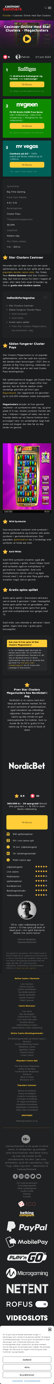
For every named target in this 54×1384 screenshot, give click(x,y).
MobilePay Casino (27, 1047)
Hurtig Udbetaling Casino (27, 1044)
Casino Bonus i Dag (27, 1016)
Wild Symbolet (20, 314)
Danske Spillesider (27, 995)
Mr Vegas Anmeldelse (27, 1101)
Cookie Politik (27, 1191)
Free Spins (27, 1011)
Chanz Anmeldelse (27, 1093)
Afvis (27, 1367)
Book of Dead (27, 1077)
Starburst (27, 1074)
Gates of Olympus (27, 1069)
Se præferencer (27, 1375)
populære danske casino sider (18, 272)
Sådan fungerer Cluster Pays (25, 309)
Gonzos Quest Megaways (27, 1071)
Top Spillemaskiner (27, 992)
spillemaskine (21, 539)
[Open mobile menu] (49, 8)
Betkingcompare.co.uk (27, 1121)
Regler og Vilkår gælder (26, 968)
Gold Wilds (17, 318)
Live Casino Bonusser (27, 1019)
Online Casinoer (27, 986)
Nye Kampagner (27, 1014)
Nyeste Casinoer (27, 997)
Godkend (27, 1360)
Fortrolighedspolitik (32, 1381)
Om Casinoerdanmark (27, 1183)
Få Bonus (27, 84)
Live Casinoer (27, 984)
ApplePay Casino (27, 1049)
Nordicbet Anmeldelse (27, 1104)
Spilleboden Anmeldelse (27, 1107)
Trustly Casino (27, 1055)
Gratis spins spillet (19, 322)
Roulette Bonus (27, 1022)
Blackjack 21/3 (27, 1079)
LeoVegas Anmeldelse (27, 1099)
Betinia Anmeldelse (27, 1090)
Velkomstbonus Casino (27, 1025)
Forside (7, 15)
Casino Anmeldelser (27, 989)
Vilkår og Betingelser (27, 1188)
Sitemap (27, 1194)
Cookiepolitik (17, 1381)
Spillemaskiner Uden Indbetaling (27, 1027)
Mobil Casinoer (27, 1000)
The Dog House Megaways (27, 1066)
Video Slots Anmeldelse (27, 1110)
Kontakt (27, 1196)
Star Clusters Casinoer (21, 305)
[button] (49, 1329)
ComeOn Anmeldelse (27, 1096)
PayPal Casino (27, 1052)
